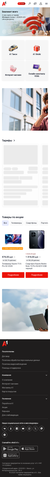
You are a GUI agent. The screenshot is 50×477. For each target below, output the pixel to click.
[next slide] (4, 250)
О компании (7, 380)
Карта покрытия (9, 392)
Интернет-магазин (10, 384)
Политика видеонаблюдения (14, 364)
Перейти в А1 (8, 403)
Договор (5, 356)
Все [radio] (5, 223)
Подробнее (13, 275)
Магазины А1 (8, 388)
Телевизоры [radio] (16, 223)
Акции (4, 407)
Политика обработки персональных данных (21, 360)
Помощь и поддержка (11, 368)
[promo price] (14, 257)
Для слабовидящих (10, 415)
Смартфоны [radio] (31, 223)
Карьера (6, 411)
